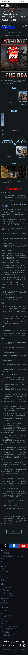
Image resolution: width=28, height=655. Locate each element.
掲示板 (3, 600)
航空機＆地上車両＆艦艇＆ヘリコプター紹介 (12, 556)
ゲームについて (5, 552)
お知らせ (3, 569)
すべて (3, 568)
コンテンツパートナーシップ (8, 593)
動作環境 (3, 624)
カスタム (6, 607)
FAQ (2, 623)
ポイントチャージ (24, 1)
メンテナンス (4, 571)
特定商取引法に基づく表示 (7, 634)
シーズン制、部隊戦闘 (7, 201)
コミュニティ (7, 598)
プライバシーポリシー (6, 629)
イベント (3, 572)
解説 (2, 580)
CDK (2, 613)
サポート (6, 620)
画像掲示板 (4, 602)
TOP (2, 11)
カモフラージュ (5, 610)
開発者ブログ (4, 579)
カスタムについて (5, 608)
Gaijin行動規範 (5, 631)
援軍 (9, 181)
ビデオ (3, 585)
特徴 (2, 558)
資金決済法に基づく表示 (7, 635)
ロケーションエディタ (6, 615)
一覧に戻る (14, 532)
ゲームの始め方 (5, 553)
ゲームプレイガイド (6, 555)
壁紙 (2, 589)
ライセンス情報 (5, 632)
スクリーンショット (6, 587)
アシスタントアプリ (6, 563)
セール (3, 574)
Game (5, 550)
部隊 (2, 561)
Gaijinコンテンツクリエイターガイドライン (12, 595)
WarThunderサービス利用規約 (9, 626)
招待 (2, 559)
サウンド (3, 611)
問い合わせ (4, 621)
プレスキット (4, 592)
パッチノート (8, 27)
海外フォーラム (5, 603)
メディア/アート (5, 576)
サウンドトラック (5, 590)
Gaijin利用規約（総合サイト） (8, 628)
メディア (6, 584)
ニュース (7, 11)
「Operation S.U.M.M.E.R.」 (13, 141)
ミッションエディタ (6, 616)
